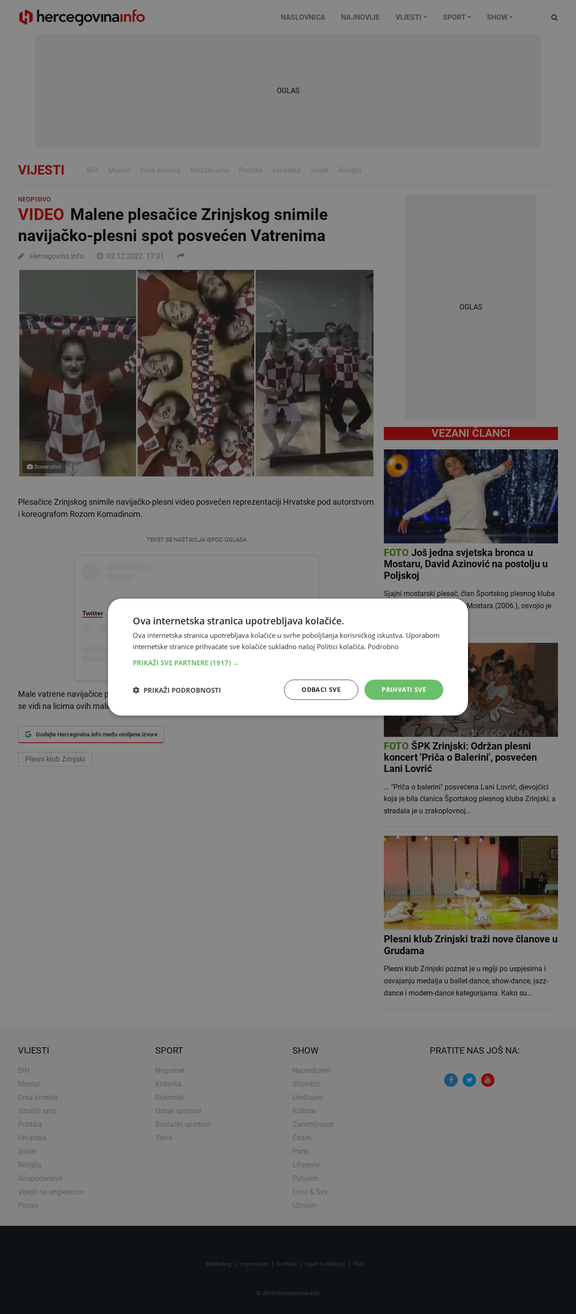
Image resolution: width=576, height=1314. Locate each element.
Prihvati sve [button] (404, 689)
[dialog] (288, 657)
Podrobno (383, 645)
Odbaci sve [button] (321, 689)
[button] (288, 663)
